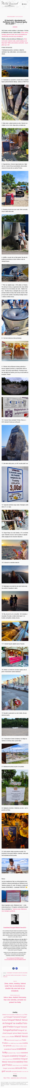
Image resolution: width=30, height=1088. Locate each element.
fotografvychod (10, 1030)
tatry (13, 1068)
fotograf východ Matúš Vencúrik (17, 1033)
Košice (12, 1036)
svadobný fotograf (18, 1056)
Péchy (9, 1043)
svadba (20, 1043)
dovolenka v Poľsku (20, 975)
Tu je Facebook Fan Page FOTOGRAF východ (15, 959)
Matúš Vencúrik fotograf (13, 1040)
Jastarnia (8, 1036)
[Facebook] (13, 968)
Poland (20, 1040)
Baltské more (10, 975)
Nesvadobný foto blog (15, 16)
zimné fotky (24, 1071)
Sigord (15, 1043)
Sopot (17, 1043)
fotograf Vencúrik (20, 1027)
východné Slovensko (17, 1071)
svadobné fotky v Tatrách (14, 1052)
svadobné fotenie (10, 1049)
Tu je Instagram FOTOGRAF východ (15, 958)
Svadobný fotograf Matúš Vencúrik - (17, 972)
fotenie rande (21, 1014)
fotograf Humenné (13, 1017)
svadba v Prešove (15, 1046)
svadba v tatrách (23, 1046)
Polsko (5, 976)
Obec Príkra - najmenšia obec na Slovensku (15, 1078)
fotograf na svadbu (13, 1023)
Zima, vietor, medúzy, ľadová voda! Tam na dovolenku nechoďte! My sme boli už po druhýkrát (15, 34)
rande (12, 1043)
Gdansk (3, 1036)
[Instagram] (16, 968)
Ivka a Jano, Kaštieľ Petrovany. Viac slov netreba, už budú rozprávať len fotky (15, 1000)
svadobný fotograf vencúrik (17, 1065)
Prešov (5, 1043)
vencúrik (8, 1071)
